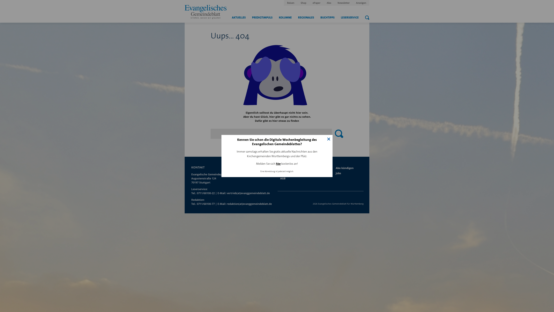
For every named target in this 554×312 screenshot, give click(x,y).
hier (278, 163)
